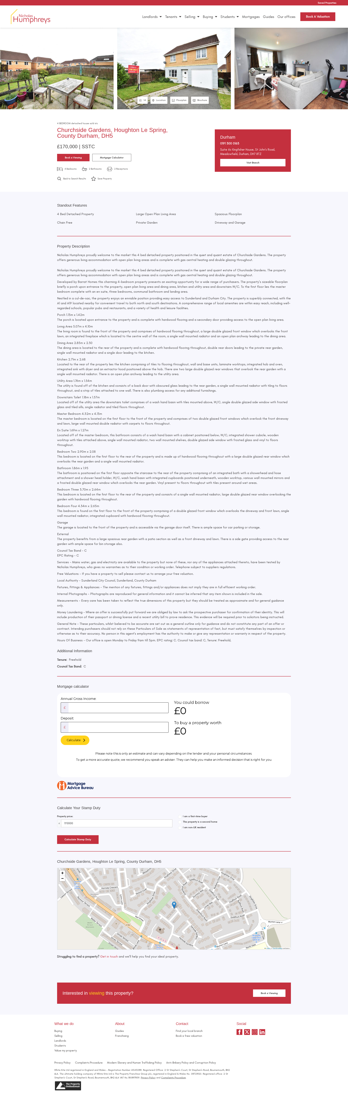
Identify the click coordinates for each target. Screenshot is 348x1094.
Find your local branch (189, 1031)
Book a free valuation (189, 1035)
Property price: (65, 816)
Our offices (286, 16)
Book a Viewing (73, 157)
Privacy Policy (62, 1062)
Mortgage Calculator (111, 157)
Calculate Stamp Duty (78, 839)
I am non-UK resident (194, 827)
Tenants (171, 16)
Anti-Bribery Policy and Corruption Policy (191, 1062)
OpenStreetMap (277, 948)
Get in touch (109, 956)
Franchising (122, 1035)
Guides (268, 16)
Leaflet (268, 948)
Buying (208, 16)
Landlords (150, 16)
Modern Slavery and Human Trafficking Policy (134, 1062)
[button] (343, 68)
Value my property (65, 1050)
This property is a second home (200, 821)
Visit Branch (252, 162)
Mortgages (251, 16)
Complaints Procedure (89, 1062)
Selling (190, 16)
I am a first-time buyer (195, 816)
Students (228, 16)
